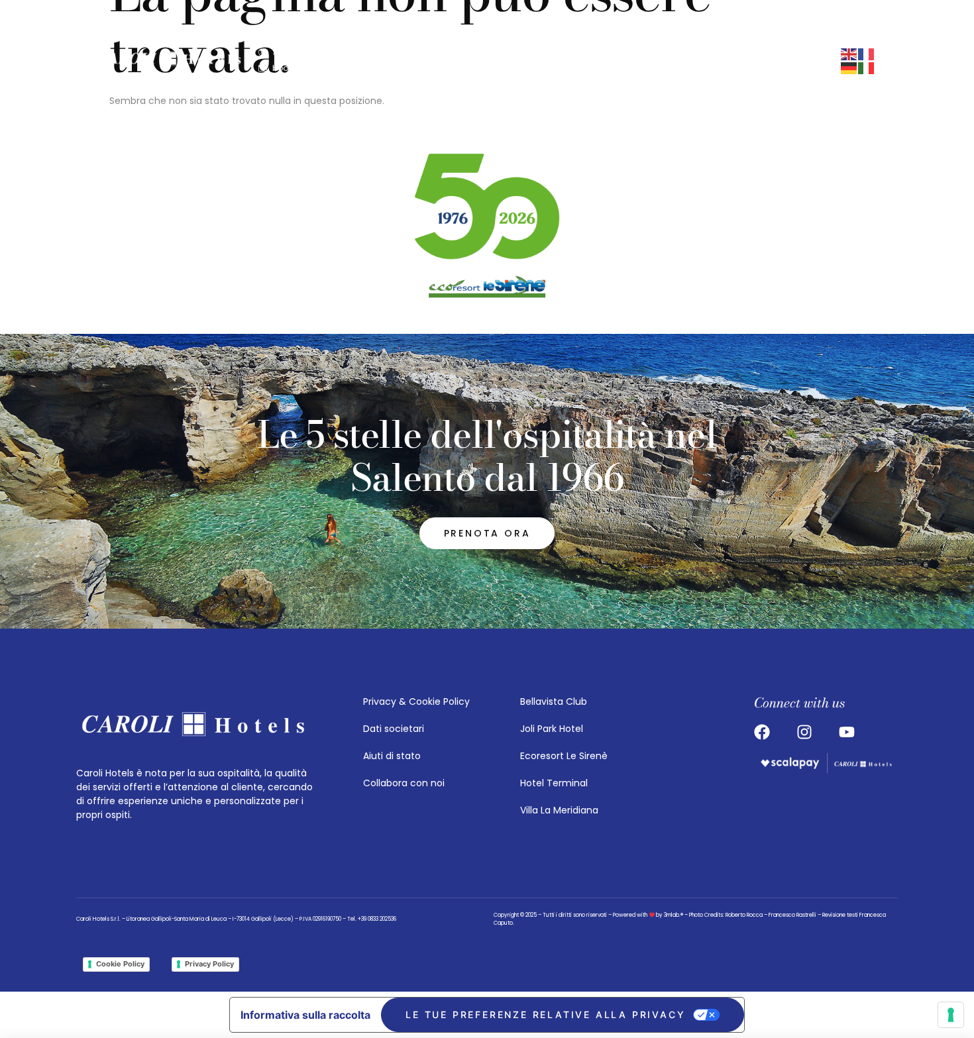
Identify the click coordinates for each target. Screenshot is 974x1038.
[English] (849, 53)
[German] (849, 67)
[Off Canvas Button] (637, 61)
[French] (866, 53)
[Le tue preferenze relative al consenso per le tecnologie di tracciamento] (950, 1014)
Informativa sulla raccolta (305, 1014)
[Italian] (866, 67)
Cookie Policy (120, 963)
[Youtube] (603, 61)
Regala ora (819, 61)
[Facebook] (577, 61)
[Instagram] (552, 61)
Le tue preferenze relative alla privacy (545, 1014)
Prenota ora (733, 61)
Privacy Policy (209, 963)
